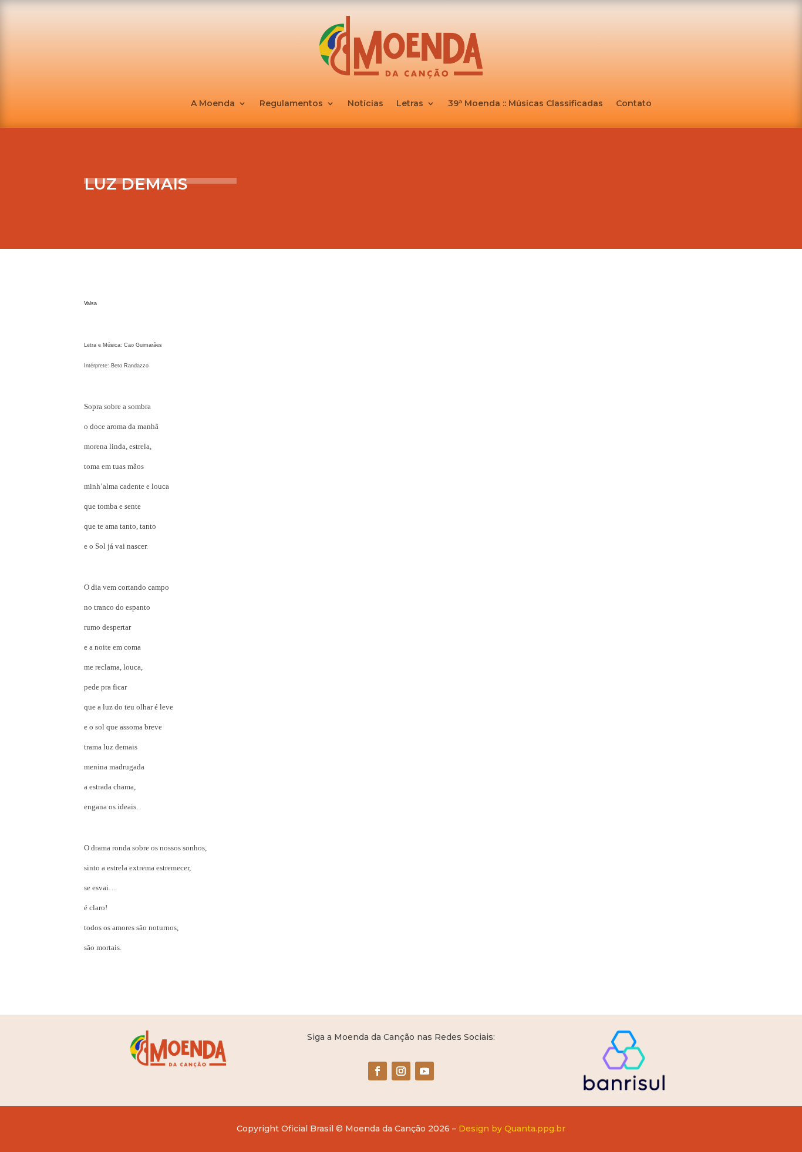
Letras (409, 104)
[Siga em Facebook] (377, 1071)
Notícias (365, 104)
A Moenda (213, 104)
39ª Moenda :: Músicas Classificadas (525, 104)
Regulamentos (291, 104)
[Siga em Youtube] (424, 1071)
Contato (634, 104)
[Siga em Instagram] (401, 1071)
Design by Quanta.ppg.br (512, 1128)
